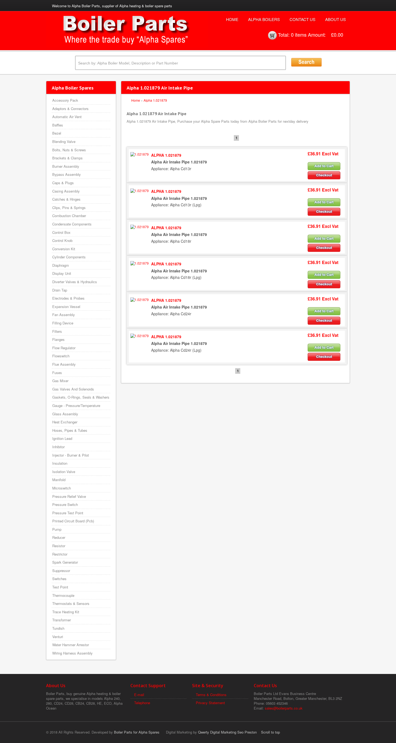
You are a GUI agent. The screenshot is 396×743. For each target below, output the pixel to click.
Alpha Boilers (264, 19)
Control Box (61, 232)
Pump (56, 529)
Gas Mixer (60, 380)
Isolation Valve (63, 471)
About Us (335, 19)
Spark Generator (65, 562)
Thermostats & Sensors (70, 603)
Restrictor (59, 554)
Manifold (58, 479)
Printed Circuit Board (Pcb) (73, 520)
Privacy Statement (210, 702)
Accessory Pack (65, 100)
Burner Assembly (65, 166)
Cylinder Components (69, 256)
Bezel (56, 133)
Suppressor (61, 570)
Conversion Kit (63, 248)
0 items (299, 34)
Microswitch (61, 488)
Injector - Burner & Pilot (70, 455)
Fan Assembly (63, 314)
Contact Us (302, 19)
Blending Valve (63, 141)
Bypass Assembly (66, 174)
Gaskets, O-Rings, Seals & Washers (80, 397)
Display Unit (61, 273)
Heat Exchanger (64, 421)
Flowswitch (61, 355)
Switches (59, 578)
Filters (57, 331)
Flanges (58, 339)
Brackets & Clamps (67, 157)
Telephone (142, 702)
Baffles (57, 125)
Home (232, 19)
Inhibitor (58, 446)
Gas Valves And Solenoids (73, 389)
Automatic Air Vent (67, 116)
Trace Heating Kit (65, 611)
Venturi (57, 636)
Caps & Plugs (63, 182)
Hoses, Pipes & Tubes (69, 430)
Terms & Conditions (211, 694)
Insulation (59, 463)
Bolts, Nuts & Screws (69, 149)
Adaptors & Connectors (70, 108)
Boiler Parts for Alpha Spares (136, 732)
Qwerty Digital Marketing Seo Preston (227, 732)
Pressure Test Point (67, 512)
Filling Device (62, 323)
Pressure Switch (65, 504)
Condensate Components (72, 224)
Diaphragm (60, 265)
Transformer (61, 619)
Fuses (57, 372)
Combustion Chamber (69, 215)
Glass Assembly (65, 413)
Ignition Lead (62, 438)
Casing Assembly (66, 191)
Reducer (58, 537)
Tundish (58, 628)
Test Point (60, 587)
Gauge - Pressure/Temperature (76, 405)
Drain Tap (59, 290)
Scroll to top (270, 732)
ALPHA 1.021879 (166, 155)
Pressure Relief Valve (69, 496)
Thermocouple (63, 595)
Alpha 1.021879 (155, 100)
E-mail (139, 694)
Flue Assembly (64, 364)
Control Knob (62, 240)
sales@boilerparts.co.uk (284, 708)
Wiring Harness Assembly (72, 653)
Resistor (58, 545)
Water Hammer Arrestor (70, 644)
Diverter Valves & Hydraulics (74, 281)
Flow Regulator (63, 347)
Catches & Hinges (66, 199)
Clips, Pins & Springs (69, 207)
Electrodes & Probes (68, 298)
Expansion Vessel (66, 306)
